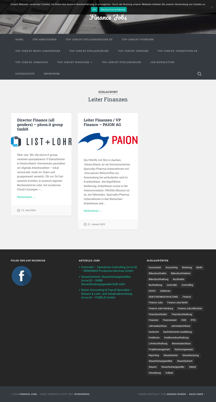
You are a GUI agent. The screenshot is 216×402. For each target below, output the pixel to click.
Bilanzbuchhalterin (181, 273)
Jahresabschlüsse (180, 326)
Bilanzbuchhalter (157, 273)
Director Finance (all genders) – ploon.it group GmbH (40, 124)
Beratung (187, 267)
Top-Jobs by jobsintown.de (178, 50)
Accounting (172, 267)
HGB (183, 320)
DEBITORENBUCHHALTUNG (163, 296)
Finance (187, 296)
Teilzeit (192, 367)
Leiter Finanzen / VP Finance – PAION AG (102, 122)
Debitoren (165, 291)
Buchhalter (178, 279)
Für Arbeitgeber (45, 39)
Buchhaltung (155, 285)
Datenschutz (25, 73)
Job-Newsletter (162, 62)
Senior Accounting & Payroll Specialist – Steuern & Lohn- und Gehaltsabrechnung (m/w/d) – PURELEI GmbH (106, 293)
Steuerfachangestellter (160, 361)
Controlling (187, 285)
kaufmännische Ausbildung (177, 332)
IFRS (193, 320)
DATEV (152, 291)
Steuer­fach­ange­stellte (172, 367)
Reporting (154, 355)
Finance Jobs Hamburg (161, 308)
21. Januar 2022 (96, 224)
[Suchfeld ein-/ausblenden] (199, 74)
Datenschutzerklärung (113, 9)
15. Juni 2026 (28, 210)
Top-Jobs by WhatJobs (73, 62)
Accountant (155, 267)
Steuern (153, 367)
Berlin (199, 267)
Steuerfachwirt (185, 361)
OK (94, 9)
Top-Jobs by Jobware (133, 50)
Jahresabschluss (158, 326)
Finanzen (153, 320)
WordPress (82, 394)
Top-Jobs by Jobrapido (31, 62)
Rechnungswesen (184, 349)
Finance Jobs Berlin (177, 302)
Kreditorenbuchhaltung (176, 337)
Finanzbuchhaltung (182, 314)
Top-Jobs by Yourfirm (138, 39)
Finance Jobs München (190, 308)
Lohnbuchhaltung (158, 343)
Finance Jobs (108, 17)
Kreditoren (154, 337)
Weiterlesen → (26, 197)
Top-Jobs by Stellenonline (89, 50)
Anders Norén (176, 394)
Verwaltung (155, 372)
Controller (172, 285)
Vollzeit (169, 372)
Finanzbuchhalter (158, 314)
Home (19, 39)
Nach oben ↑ (197, 394)
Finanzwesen (170, 320)
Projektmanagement (159, 349)
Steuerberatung (190, 355)
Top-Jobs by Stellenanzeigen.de (89, 39)
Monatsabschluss (181, 343)
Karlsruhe (154, 332)
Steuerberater (171, 355)
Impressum (52, 73)
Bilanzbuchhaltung (158, 279)
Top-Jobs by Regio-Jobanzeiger (37, 50)
